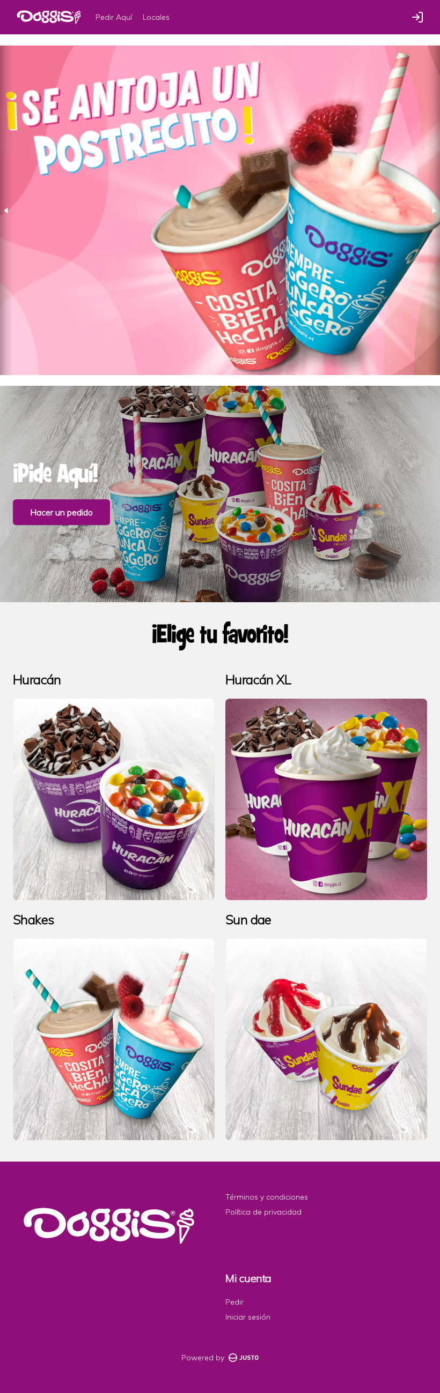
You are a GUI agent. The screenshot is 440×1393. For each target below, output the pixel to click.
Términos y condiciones (266, 1197)
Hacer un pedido (61, 512)
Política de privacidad (263, 1212)
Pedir (234, 1302)
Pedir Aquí (114, 17)
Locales (156, 17)
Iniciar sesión (247, 1317)
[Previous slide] (6, 210)
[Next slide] (433, 210)
